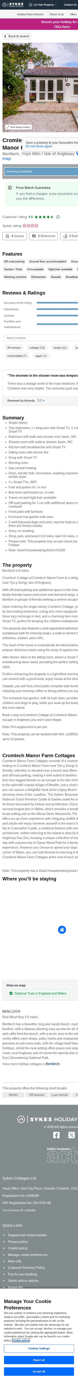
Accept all (39, 1371)
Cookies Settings (39, 1348)
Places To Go (57, 14)
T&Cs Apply (62, 26)
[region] (39, 1334)
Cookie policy (20, 1340)
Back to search (18, 36)
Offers (73, 14)
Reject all (39, 1360)
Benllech (53, 1064)
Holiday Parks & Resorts (30, 14)
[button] (9, 87)
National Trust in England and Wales (40, 993)
